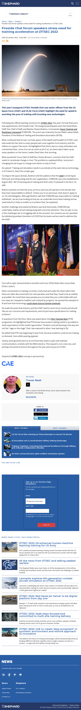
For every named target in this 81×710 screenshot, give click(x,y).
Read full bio (31, 397)
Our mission (20, 688)
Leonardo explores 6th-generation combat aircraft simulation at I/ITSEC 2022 (45, 579)
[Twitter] (15, 674)
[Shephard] (11, 3)
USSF (61, 175)
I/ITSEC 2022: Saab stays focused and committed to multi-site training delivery (45, 615)
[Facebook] (9, 674)
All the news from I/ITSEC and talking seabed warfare (47, 562)
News (10, 21)
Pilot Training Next (59, 319)
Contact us (6, 697)
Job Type (30, 506)
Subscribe (6, 693)
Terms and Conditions (59, 705)
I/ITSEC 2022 (46, 123)
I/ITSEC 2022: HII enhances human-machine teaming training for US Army (46, 544)
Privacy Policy (31, 516)
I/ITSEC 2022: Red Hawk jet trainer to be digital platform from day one (48, 597)
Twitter (28, 385)
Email (29, 496)
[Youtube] (20, 674)
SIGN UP (46, 525)
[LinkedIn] (3, 674)
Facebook (43, 410)
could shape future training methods (43, 303)
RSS (3, 41)
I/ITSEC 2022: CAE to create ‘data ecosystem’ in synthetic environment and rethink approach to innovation (48, 631)
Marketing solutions (23, 693)
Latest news (6, 688)
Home (4, 21)
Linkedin (42, 418)
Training (18, 21)
